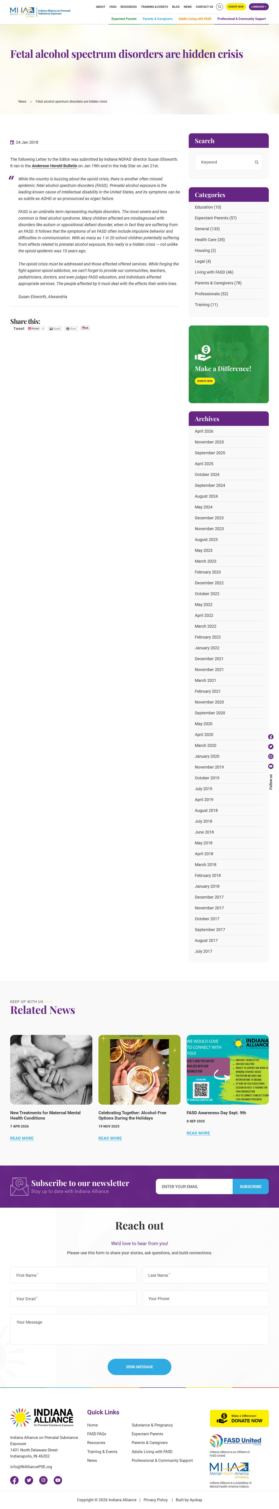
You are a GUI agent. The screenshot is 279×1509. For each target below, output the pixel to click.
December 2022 (209, 582)
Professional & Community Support (242, 19)
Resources (129, 6)
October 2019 (207, 777)
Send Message (139, 1367)
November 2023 (209, 528)
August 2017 (206, 940)
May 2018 (203, 842)
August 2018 (206, 810)
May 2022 (203, 604)
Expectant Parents (124, 19)
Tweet (19, 328)
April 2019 (204, 799)
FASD (112, 6)
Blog (176, 6)
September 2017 (210, 929)
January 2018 (207, 886)
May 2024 (203, 507)
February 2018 (208, 875)
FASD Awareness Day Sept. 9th (216, 1112)
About (100, 6)
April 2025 (204, 463)
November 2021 (209, 669)
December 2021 (209, 658)
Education (204, 207)
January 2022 (207, 647)
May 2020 (203, 723)
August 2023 (206, 539)
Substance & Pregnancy (152, 1425)
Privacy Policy (156, 1500)
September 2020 (210, 712)
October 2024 (207, 474)
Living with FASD (210, 272)
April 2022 (204, 615)
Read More (22, 1138)
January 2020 (207, 756)
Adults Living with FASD (195, 19)
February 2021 (208, 691)
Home (92, 1425)
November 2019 (209, 767)
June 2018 (204, 832)
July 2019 (203, 788)
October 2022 (207, 593)
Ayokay (196, 1500)
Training (202, 304)
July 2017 (203, 951)
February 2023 (208, 572)
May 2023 (203, 550)
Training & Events (154, 6)
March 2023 (205, 561)
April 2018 (204, 853)
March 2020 (205, 745)
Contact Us (204, 6)
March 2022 (205, 626)
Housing (202, 250)
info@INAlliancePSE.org (31, 1466)
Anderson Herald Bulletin (54, 165)
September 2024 (210, 485)
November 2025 (209, 442)
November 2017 (209, 907)
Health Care (206, 239)
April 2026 (204, 431)
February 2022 (208, 637)
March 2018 (205, 864)
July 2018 (203, 821)
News (188, 6)
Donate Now (205, 381)
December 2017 (209, 897)
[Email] (55, 328)
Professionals (207, 293)
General (202, 228)
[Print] (71, 328)
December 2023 (209, 517)
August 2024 (206, 496)
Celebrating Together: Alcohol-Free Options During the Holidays (132, 1115)
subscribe (250, 1186)
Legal (200, 261)
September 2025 (210, 452)
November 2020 (209, 702)
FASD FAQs (96, 1434)
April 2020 (204, 734)
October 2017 (207, 918)
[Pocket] (36, 328)
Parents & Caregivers (158, 19)
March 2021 (205, 680)
